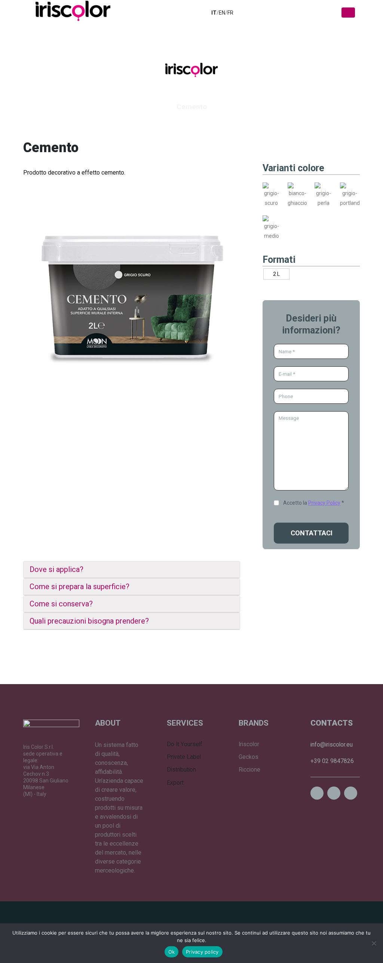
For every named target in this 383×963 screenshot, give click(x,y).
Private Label (184, 757)
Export (175, 782)
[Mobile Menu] (348, 12)
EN (222, 13)
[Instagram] (317, 793)
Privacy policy (202, 952)
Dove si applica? (56, 569)
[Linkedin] (333, 793)
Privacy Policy (324, 503)
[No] (373, 943)
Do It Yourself (184, 744)
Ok (171, 952)
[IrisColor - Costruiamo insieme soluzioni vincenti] (73, 11)
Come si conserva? (61, 603)
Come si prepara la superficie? (79, 586)
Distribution (181, 769)
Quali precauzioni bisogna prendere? (89, 620)
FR (230, 13)
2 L (276, 274)
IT (214, 13)
